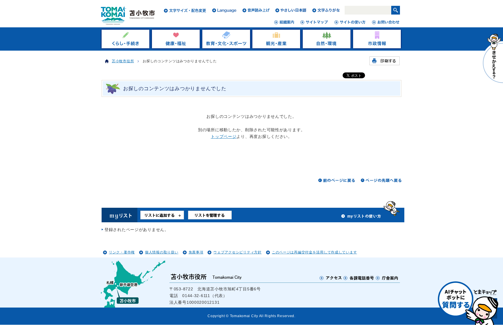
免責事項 (196, 252)
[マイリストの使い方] (361, 217)
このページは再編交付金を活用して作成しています (314, 252)
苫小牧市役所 (123, 61)
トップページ (223, 136)
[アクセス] (331, 278)
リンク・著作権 (122, 252)
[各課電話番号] (358, 278)
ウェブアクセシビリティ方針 (237, 252)
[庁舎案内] (387, 278)
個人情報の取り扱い (161, 252)
